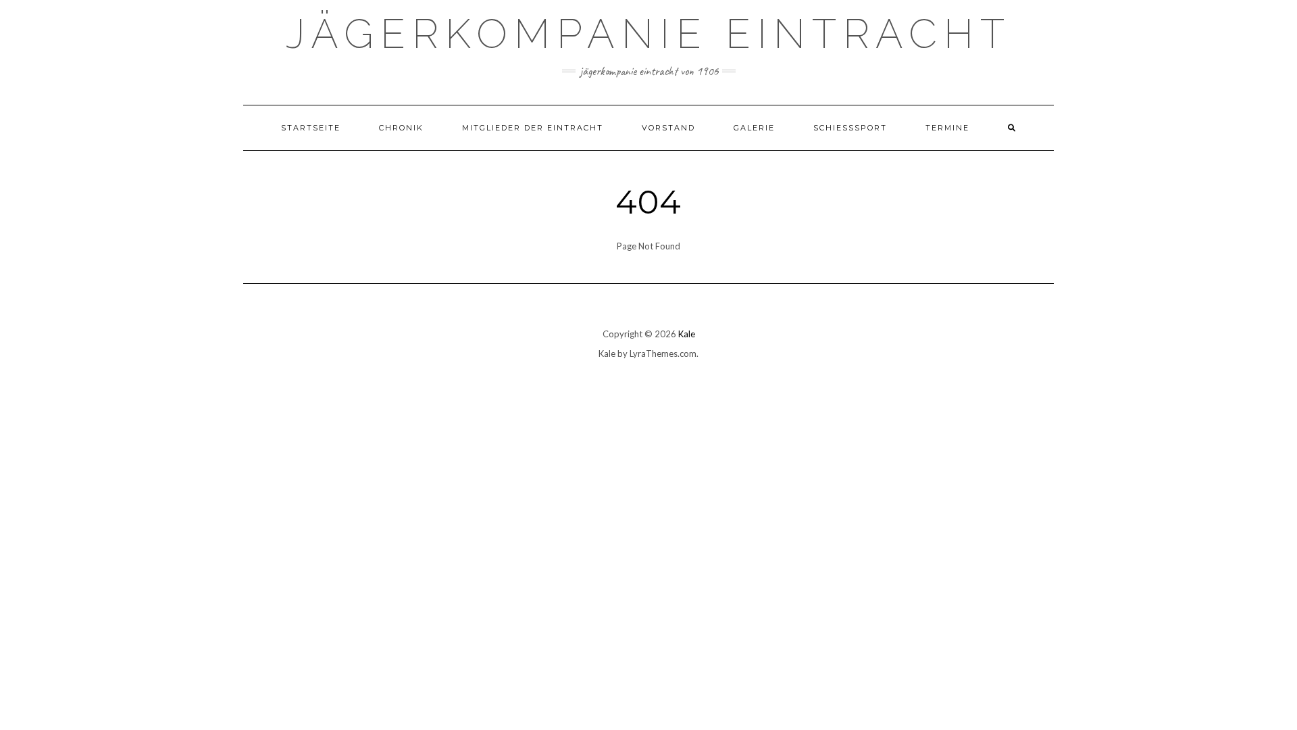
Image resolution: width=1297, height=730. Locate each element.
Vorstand (668, 127)
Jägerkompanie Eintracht (648, 33)
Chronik (401, 127)
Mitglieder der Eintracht (532, 127)
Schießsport (850, 127)
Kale (686, 333)
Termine (947, 127)
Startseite (310, 127)
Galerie (754, 127)
